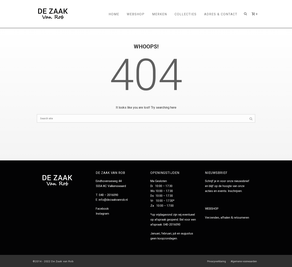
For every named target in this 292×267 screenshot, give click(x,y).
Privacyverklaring (216, 261)
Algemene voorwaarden (244, 261)
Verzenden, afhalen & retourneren (227, 217)
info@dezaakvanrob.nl (113, 199)
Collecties (186, 14)
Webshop (136, 14)
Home (114, 14)
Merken (159, 14)
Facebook (102, 208)
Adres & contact (220, 14)
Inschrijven (235, 191)
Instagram (102, 213)
